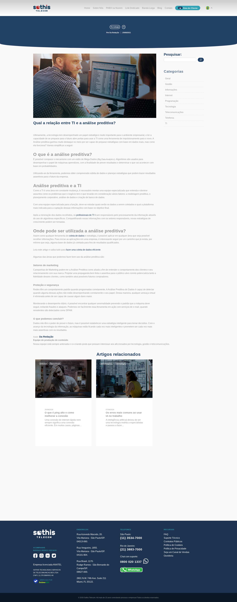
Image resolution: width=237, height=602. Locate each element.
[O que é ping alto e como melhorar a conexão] (63, 397)
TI (123, 27)
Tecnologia (115, 27)
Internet (168, 95)
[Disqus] (118, 485)
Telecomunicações (174, 112)
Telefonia (169, 118)
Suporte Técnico (172, 538)
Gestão (168, 84)
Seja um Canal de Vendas (176, 552)
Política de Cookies (173, 545)
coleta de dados (76, 236)
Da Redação (114, 33)
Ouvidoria (168, 556)
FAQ (166, 534)
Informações (171, 90)
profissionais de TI (85, 215)
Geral (167, 78)
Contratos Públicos (173, 541)
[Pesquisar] (201, 60)
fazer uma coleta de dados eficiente (83, 250)
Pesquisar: (173, 54)
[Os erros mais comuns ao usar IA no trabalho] (124, 397)
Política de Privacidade (175, 548)
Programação (171, 101)
